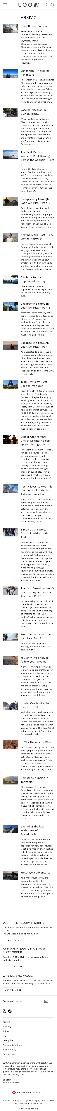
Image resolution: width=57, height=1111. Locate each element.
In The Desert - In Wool (36, 742)
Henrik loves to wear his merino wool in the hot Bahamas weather (36, 490)
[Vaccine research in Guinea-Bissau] (10, 112)
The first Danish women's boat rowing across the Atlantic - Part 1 (37, 592)
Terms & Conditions (12, 1045)
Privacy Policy (9, 1049)
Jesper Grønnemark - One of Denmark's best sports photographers (35, 440)
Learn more (13, 990)
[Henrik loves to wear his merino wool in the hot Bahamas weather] (10, 488)
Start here (13, 940)
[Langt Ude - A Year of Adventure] (10, 73)
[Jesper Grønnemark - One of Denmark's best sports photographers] (10, 439)
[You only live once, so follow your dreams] (10, 660)
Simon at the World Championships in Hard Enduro (36, 533)
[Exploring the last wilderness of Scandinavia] (10, 829)
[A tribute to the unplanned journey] (10, 279)
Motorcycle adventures (35, 872)
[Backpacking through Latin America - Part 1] (10, 345)
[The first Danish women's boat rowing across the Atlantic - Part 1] (10, 590)
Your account (9, 1054)
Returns (6, 1031)
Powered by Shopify (28, 1108)
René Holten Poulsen (34, 26)
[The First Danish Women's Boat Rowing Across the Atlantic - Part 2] (10, 154)
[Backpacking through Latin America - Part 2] (10, 306)
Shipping (7, 1026)
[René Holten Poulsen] (10, 28)
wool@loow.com (11, 1083)
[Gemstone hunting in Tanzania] (10, 780)
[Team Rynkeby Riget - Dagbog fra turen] (10, 384)
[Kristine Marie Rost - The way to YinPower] (10, 237)
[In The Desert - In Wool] (10, 744)
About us (7, 1022)
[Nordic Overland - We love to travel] (10, 705)
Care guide (8, 1040)
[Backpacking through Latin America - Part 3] (10, 201)
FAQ (4, 1036)
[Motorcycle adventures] (10, 875)
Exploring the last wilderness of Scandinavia (32, 830)
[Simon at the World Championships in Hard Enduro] (10, 532)
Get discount (15, 967)
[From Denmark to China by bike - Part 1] (10, 637)
